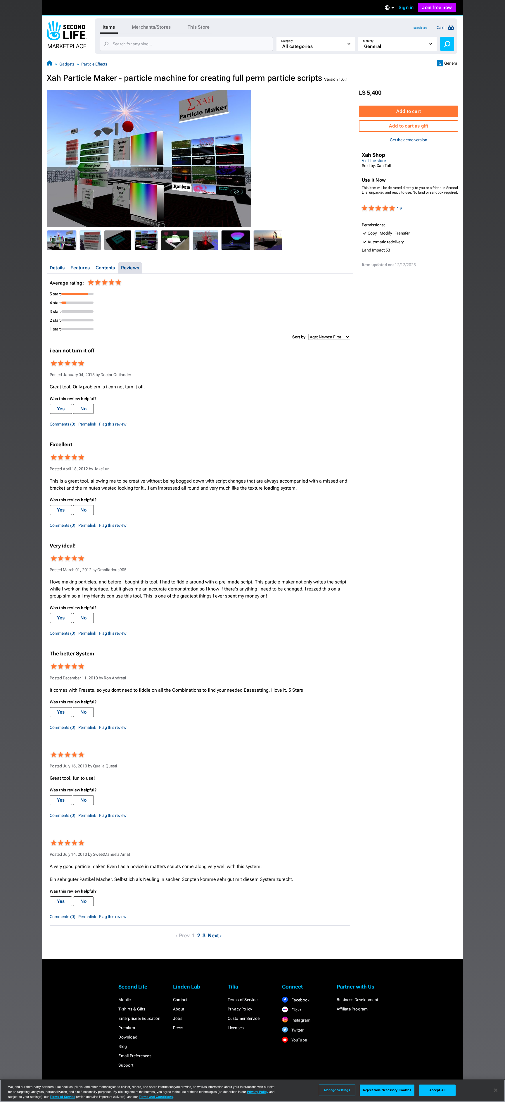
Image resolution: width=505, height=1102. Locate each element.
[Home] (50, 64)
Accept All (437, 1090)
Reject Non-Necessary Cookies (387, 1090)
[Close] (495, 1090)
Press (178, 1027)
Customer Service (244, 1018)
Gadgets (67, 64)
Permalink (87, 424)
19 (399, 208)
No (83, 408)
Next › (215, 935)
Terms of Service (242, 999)
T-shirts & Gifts (131, 1009)
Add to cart (408, 111)
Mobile (124, 999)
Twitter (297, 1030)
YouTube (298, 1040)
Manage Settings (337, 1090)
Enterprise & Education (139, 1018)
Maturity (368, 40)
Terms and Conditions (156, 1096)
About (178, 1009)
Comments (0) (62, 424)
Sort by (298, 337)
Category (287, 40)
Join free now (437, 7)
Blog (122, 1046)
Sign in (406, 7)
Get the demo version (408, 139)
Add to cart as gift (408, 126)
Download (127, 1037)
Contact (180, 999)
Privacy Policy (240, 1009)
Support (125, 1065)
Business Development (357, 999)
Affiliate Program (352, 1009)
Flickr (295, 1010)
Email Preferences (134, 1055)
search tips (420, 27)
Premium (126, 1027)
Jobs (177, 1018)
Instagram (300, 1020)
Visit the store (374, 160)
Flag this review (113, 424)
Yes (61, 408)
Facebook (299, 1000)
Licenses (236, 1027)
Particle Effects (94, 64)
